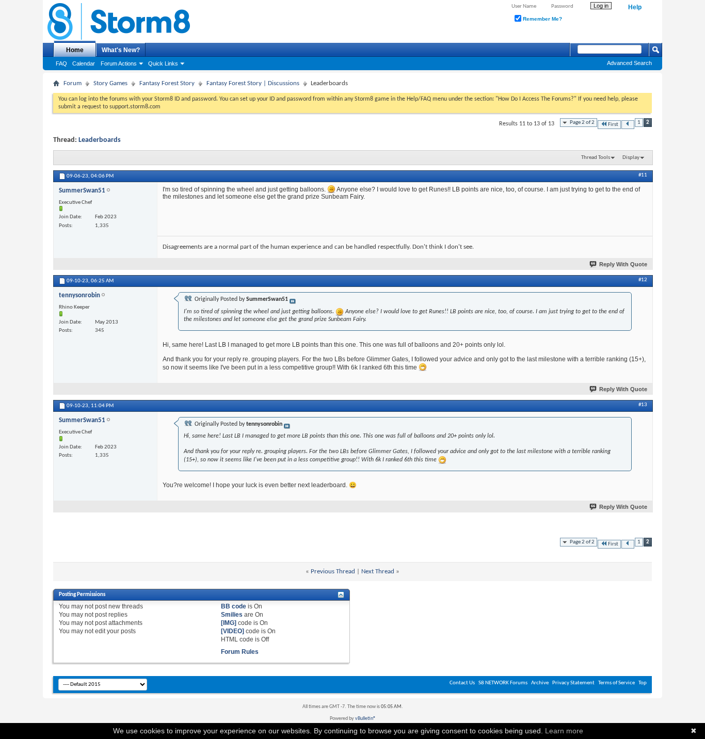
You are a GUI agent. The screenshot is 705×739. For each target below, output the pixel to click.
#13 (642, 405)
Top (642, 683)
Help (635, 7)
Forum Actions (119, 63)
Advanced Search (629, 63)
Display (630, 157)
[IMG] (228, 622)
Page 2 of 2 (582, 122)
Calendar (83, 63)
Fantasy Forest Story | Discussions (252, 83)
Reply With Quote (623, 264)
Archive (540, 683)
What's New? (121, 50)
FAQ (61, 63)
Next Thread (377, 571)
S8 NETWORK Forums (502, 683)
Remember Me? (541, 19)
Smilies (232, 614)
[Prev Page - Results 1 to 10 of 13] (627, 124)
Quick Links (163, 63)
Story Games (110, 83)
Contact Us (462, 683)
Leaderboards (99, 140)
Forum (72, 83)
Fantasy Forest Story (167, 83)
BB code (233, 606)
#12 (642, 280)
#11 (642, 175)
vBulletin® (365, 718)
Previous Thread (333, 571)
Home (75, 50)
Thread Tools (595, 157)
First (613, 124)
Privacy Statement (573, 683)
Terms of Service (616, 683)
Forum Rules (240, 651)
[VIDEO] (232, 631)
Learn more (564, 731)
